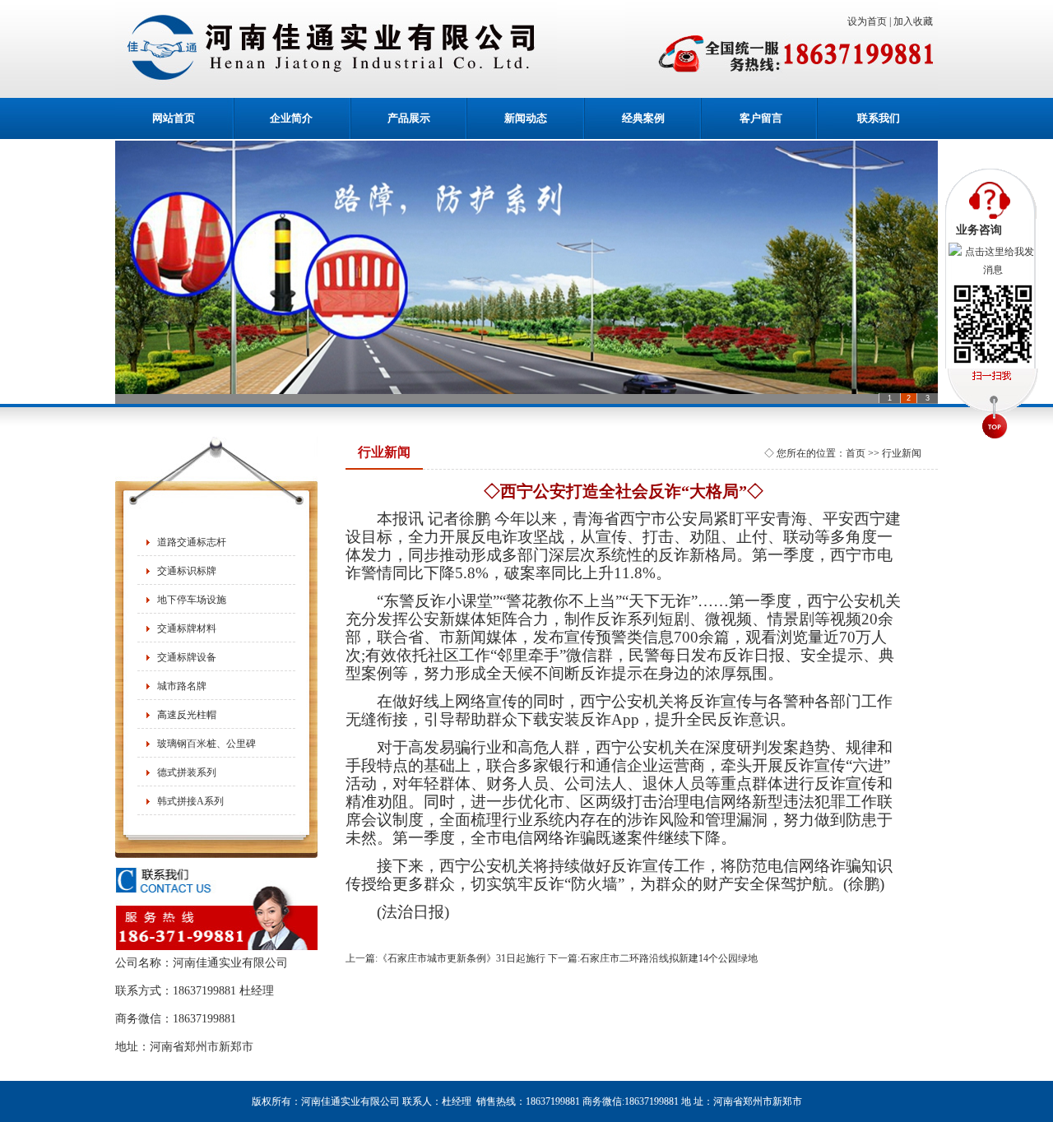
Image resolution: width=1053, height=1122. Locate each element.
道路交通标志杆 (191, 542)
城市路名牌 (181, 686)
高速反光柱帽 (186, 715)
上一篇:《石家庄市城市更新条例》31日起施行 (445, 958)
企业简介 (291, 118)
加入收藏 (915, 21)
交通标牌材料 (186, 628)
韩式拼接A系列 (190, 801)
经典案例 (643, 118)
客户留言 (761, 118)
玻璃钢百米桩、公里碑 (206, 743)
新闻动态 (525, 118)
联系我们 (878, 118)
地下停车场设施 (191, 599)
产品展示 (408, 118)
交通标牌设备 (186, 657)
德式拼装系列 (186, 772)
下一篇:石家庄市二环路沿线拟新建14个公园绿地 (653, 958)
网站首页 (173, 118)
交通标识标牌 (186, 571)
